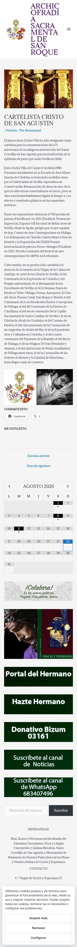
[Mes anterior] (9, 486)
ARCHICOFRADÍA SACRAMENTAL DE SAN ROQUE (45, 29)
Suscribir (61, 810)
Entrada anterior (39, 456)
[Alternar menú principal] (69, 29)
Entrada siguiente (38, 466)
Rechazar (38, 928)
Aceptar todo (38, 918)
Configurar (38, 937)
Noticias (11, 130)
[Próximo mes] (68, 486)
